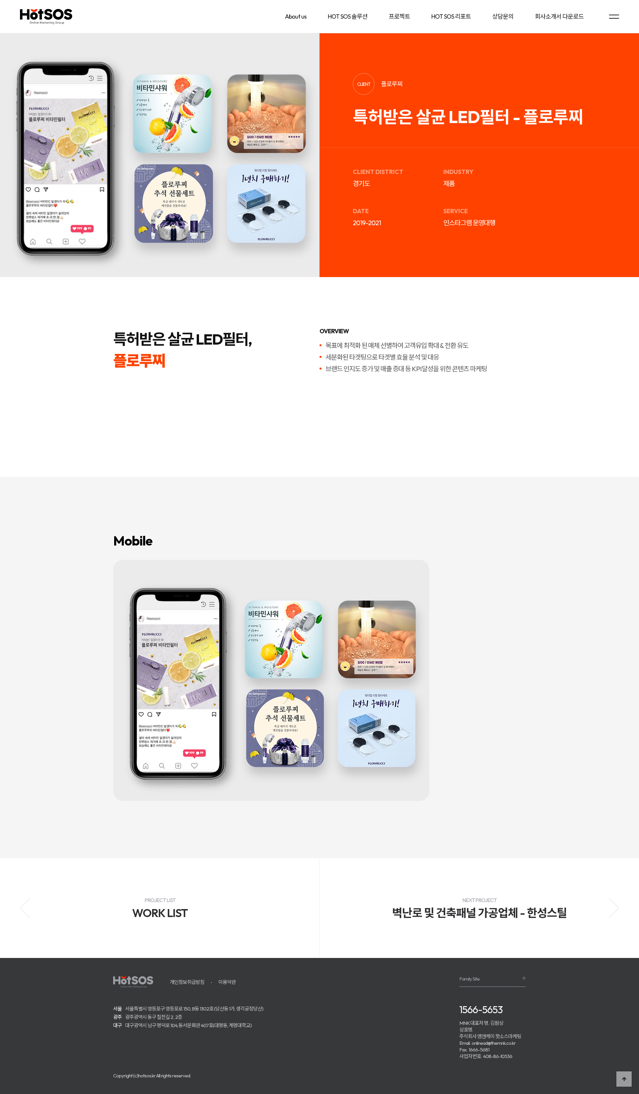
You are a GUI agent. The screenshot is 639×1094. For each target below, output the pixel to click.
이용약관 (227, 982)
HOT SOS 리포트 (451, 16)
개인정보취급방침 (187, 982)
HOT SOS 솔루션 (347, 16)
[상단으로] (624, 1079)
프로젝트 (399, 16)
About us (296, 16)
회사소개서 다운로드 (559, 16)
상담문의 (503, 16)
